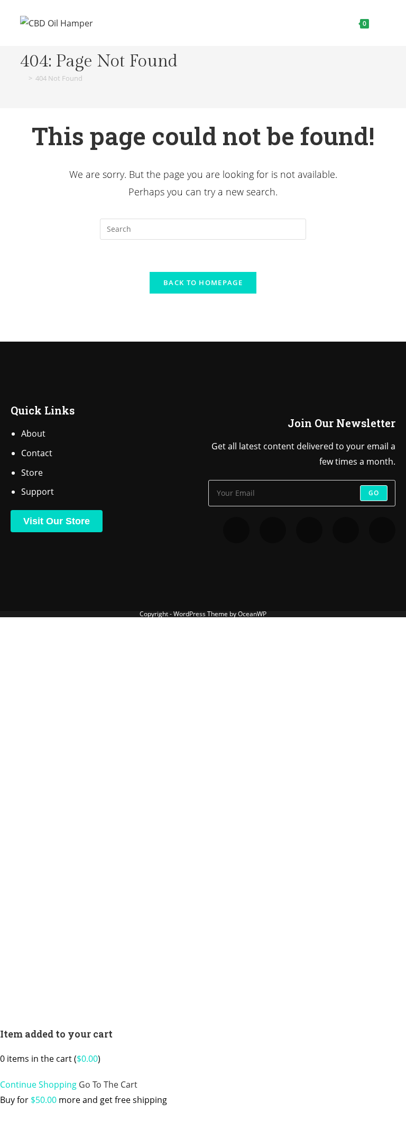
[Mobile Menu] (379, 23)
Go (373, 492)
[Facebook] (346, 530)
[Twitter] (236, 530)
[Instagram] (273, 530)
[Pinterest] (309, 530)
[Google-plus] (382, 530)
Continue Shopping (38, 1084)
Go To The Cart (108, 1084)
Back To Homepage (203, 282)
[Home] (22, 78)
